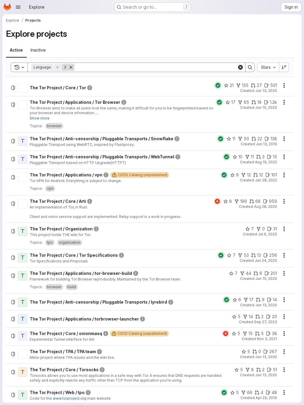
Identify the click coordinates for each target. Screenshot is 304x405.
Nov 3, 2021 (267, 339)
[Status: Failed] (217, 201)
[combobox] (268, 67)
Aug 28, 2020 (265, 206)
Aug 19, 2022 (266, 162)
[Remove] (71, 67)
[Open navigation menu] (18, 7)
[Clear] (240, 67)
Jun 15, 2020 (266, 107)
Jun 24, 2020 (266, 260)
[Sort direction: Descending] (284, 67)
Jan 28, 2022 (266, 180)
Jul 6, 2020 (267, 234)
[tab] (16, 50)
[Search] (250, 67)
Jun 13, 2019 (266, 144)
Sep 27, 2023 (265, 322)
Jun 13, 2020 (266, 90)
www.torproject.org (69, 398)
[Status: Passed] (217, 85)
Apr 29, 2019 (266, 398)
